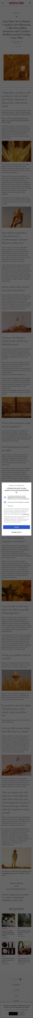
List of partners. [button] (26, 514)
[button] (16, 506)
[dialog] (16, 509)
